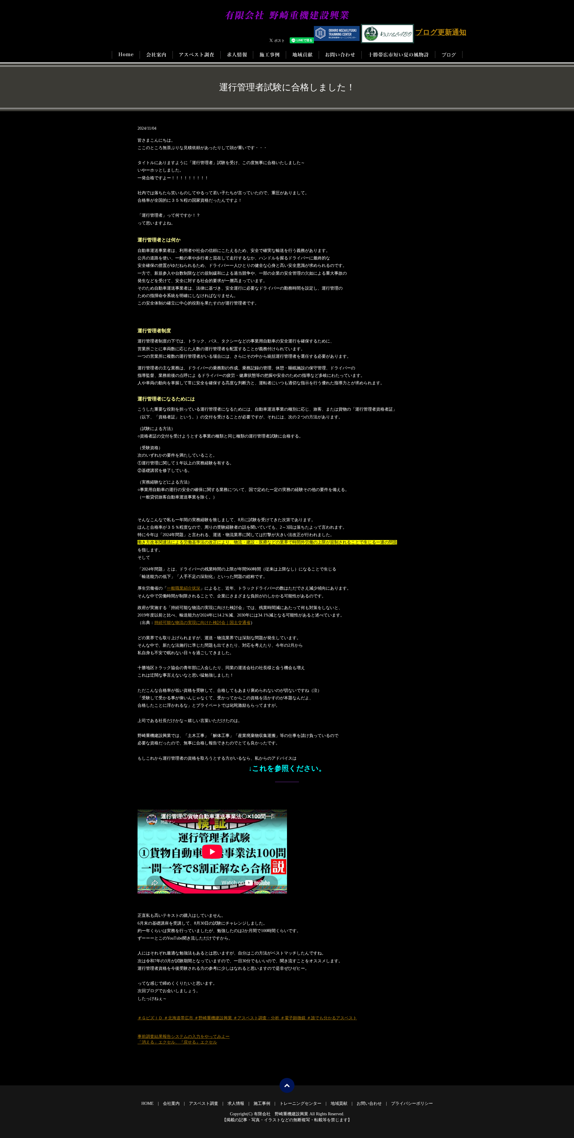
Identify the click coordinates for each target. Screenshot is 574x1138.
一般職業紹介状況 (183, 588)
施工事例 (269, 54)
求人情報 (237, 54)
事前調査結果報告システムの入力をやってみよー (184, 1036)
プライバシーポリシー (412, 1103)
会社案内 (156, 54)
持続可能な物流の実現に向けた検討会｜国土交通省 (202, 622)
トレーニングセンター (300, 1103)
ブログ (449, 55)
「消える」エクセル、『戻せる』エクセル (177, 1042)
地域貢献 (302, 54)
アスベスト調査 (196, 54)
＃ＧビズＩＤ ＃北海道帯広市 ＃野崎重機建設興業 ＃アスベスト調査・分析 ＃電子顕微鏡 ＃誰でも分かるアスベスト (247, 1018)
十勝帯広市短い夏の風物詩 (398, 54)
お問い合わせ (340, 54)
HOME (125, 54)
